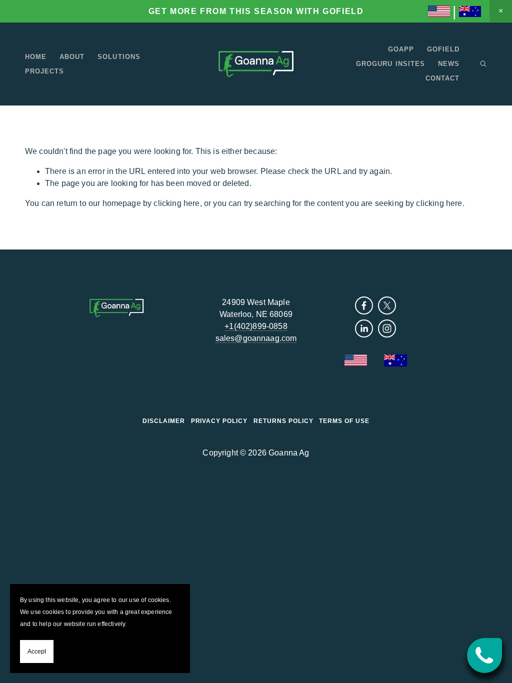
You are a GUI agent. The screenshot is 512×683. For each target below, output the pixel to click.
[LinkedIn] (364, 329)
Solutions (119, 56)
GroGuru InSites (390, 64)
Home (35, 56)
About (72, 56)
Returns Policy (283, 421)
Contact (443, 78)
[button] (501, 11)
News (449, 64)
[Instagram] (387, 329)
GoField (443, 49)
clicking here (177, 203)
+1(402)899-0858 (255, 326)
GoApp (401, 49)
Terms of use (344, 421)
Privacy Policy (219, 421)
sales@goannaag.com (256, 338)
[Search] (483, 64)
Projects (44, 71)
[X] (387, 305)
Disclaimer (163, 421)
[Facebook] (364, 305)
